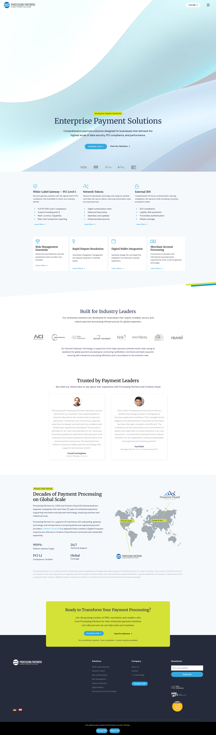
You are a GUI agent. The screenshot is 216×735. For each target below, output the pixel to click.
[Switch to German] (16, 710)
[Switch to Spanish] (21, 710)
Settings (126, 725)
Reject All (115, 731)
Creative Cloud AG (51, 528)
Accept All (101, 731)
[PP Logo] (19, 2)
